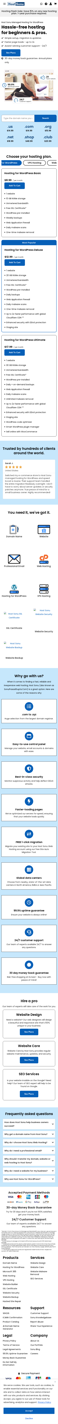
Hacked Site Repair (12, 1301)
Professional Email (14, 566)
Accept (29, 1410)
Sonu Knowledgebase (40, 1317)
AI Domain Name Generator (11, 1327)
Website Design (29, 1014)
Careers (34, 1353)
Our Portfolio (36, 1345)
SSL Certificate (14, 628)
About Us (34, 1340)
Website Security (44, 631)
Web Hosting (44, 566)
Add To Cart (14, 186)
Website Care (29, 1046)
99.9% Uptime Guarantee (15, 1353)
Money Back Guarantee (14, 1357)
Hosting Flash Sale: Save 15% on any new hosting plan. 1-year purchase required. (29, 12)
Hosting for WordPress (14, 596)
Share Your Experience (41, 1326)
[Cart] (55, 4)
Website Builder (10, 1284)
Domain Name (14, 536)
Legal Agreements (12, 1349)
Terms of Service (11, 1345)
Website (43, 536)
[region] (29, 1401)
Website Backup (14, 657)
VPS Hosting (43, 596)
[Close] (55, 1381)
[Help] (46, 4)
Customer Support (39, 1313)
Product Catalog (11, 1321)
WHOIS (6, 1313)
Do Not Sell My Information (10, 1363)
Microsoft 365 (9, 1271)
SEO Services (29, 1074)
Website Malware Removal (38, 1273)
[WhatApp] (41, 4)
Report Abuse (37, 1321)
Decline (29, 1418)
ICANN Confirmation (12, 1317)
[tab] (34, 163)
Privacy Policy (44, 1402)
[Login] (50, 4)
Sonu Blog (35, 1349)
